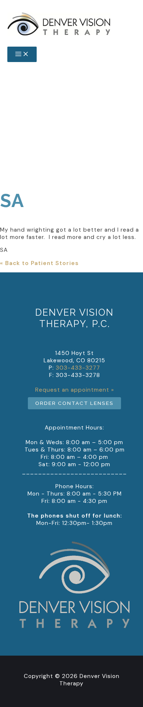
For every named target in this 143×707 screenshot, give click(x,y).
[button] (74, 403)
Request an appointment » (74, 390)
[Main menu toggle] (22, 54)
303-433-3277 (71, 170)
